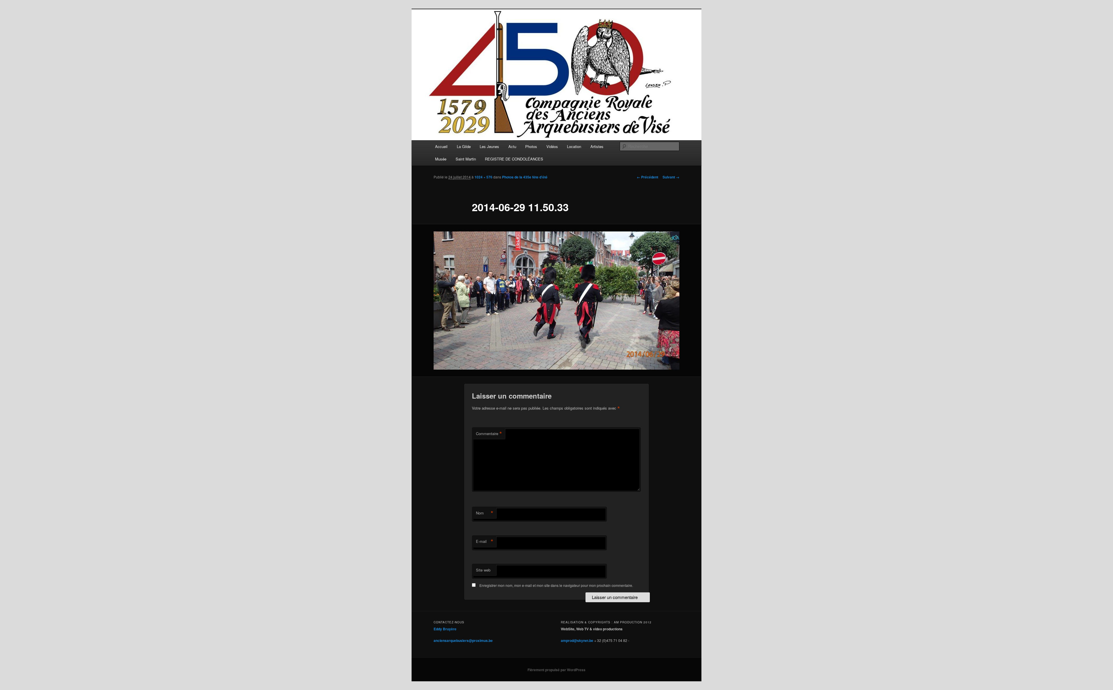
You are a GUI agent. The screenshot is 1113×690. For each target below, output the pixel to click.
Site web (483, 570)
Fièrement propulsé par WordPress (556, 669)
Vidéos (552, 146)
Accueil (441, 146)
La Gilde (464, 146)
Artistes (596, 146)
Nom (484, 513)
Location (574, 146)
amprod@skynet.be (577, 640)
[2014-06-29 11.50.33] (556, 300)
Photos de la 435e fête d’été (525, 177)
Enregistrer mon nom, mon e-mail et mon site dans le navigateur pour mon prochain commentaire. (556, 585)
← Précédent (647, 177)
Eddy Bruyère (445, 628)
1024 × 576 (483, 177)
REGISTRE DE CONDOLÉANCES (514, 159)
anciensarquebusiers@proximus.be (463, 640)
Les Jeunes (489, 146)
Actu (512, 146)
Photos (531, 146)
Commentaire (489, 433)
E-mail (484, 541)
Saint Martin (466, 159)
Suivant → (671, 177)
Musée (440, 159)
